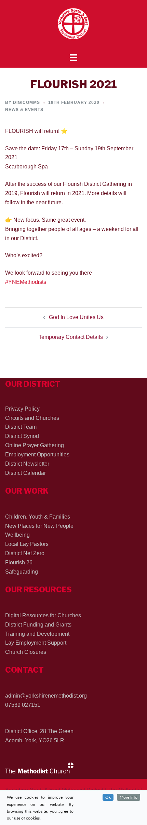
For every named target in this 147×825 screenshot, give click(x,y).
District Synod (22, 436)
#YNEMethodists (25, 282)
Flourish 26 (18, 562)
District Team (21, 427)
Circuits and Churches (32, 418)
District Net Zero (24, 553)
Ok (108, 797)
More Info (128, 797)
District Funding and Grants (38, 625)
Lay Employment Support (35, 643)
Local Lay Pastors (27, 544)
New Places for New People (39, 526)
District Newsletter (27, 464)
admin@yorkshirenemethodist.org (46, 696)
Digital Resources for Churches (43, 615)
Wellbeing (17, 535)
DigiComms (26, 102)
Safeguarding (21, 572)
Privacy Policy (22, 409)
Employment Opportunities (37, 454)
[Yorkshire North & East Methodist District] (73, 26)
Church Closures (25, 652)
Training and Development (37, 634)
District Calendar (25, 473)
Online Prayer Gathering (34, 445)
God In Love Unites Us (76, 317)
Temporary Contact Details (71, 337)
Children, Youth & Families (37, 517)
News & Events (24, 109)
